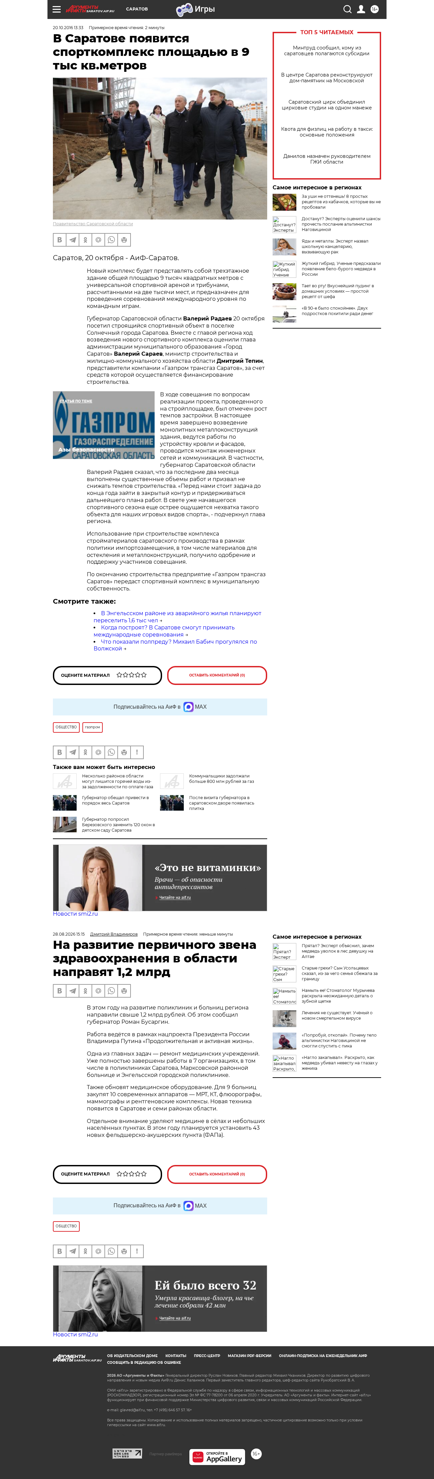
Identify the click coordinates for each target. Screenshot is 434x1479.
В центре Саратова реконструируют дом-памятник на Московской (327, 78)
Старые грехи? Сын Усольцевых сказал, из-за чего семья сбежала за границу (340, 973)
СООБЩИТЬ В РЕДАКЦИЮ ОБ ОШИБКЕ (144, 1362)
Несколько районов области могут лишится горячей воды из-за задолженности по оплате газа (117, 781)
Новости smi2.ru (75, 914)
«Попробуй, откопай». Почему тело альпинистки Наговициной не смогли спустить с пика (339, 1040)
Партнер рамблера (166, 1454)
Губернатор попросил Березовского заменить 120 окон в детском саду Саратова (118, 825)
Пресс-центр (207, 1356)
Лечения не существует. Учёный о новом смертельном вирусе (337, 1015)
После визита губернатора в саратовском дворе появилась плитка (221, 803)
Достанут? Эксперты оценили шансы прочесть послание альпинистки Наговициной (341, 224)
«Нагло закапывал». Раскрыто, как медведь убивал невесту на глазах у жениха (340, 1063)
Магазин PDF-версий (249, 1356)
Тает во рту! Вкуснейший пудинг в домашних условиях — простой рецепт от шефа (338, 291)
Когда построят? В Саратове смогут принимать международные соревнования (164, 631)
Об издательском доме (132, 1356)
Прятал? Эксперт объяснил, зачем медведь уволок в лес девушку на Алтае (338, 951)
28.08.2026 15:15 (69, 934)
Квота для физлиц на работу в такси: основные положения (327, 132)
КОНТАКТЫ (175, 1356)
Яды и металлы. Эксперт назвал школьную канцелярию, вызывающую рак (335, 246)
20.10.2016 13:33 (68, 27)
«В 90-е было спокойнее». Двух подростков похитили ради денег (337, 311)
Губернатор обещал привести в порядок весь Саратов (115, 800)
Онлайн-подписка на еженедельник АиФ (323, 1356)
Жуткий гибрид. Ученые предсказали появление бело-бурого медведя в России (341, 269)
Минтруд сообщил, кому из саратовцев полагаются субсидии (327, 51)
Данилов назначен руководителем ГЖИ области (327, 159)
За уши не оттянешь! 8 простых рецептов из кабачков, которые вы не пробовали (341, 202)
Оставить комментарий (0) (217, 675)
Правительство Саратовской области (93, 223)
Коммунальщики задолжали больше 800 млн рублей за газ (221, 778)
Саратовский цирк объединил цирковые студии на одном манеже (327, 105)
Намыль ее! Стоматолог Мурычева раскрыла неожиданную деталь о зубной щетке (338, 996)
